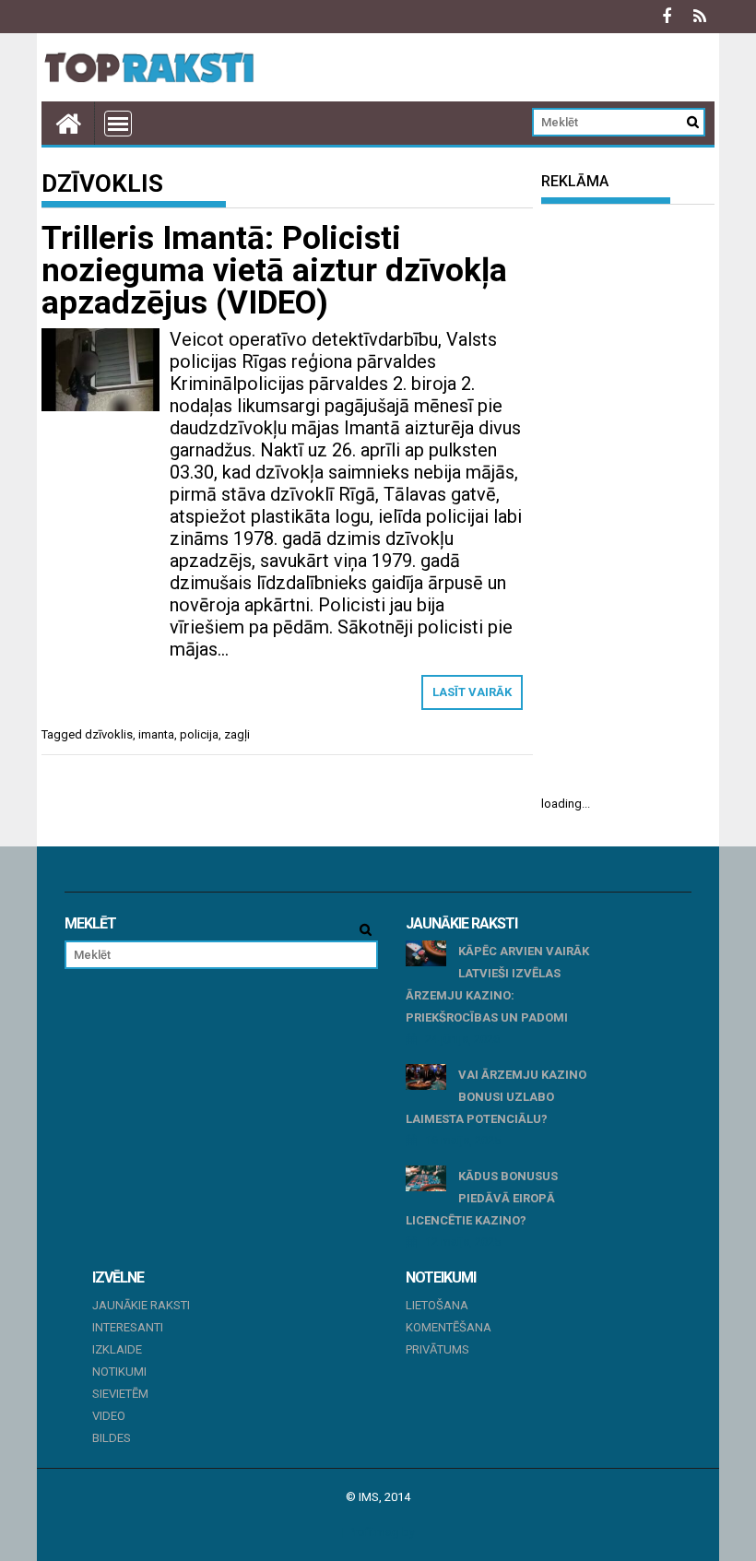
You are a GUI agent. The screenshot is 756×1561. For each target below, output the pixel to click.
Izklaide (117, 1349)
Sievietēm (120, 1394)
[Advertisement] (628, 499)
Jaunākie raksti (141, 1305)
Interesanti (127, 1327)
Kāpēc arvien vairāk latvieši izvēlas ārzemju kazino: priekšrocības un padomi (497, 984)
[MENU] (118, 123)
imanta (156, 734)
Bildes (111, 1438)
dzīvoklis (109, 734)
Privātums (437, 1349)
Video (108, 1416)
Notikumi (119, 1371)
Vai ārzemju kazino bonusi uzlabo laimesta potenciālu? (496, 1097)
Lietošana (437, 1305)
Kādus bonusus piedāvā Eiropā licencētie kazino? (482, 1198)
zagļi (237, 734)
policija (199, 734)
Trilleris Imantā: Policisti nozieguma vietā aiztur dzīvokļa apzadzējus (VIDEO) (274, 270)
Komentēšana (448, 1327)
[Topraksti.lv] (68, 123)
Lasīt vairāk (472, 692)
